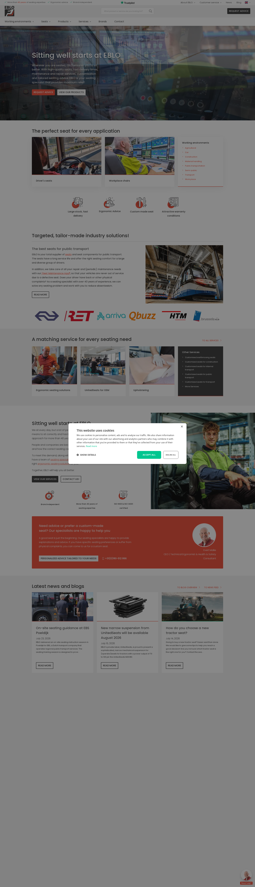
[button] (86, 454)
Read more (91, 446)
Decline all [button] (171, 455)
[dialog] (127, 443)
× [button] (182, 426)
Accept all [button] (149, 454)
